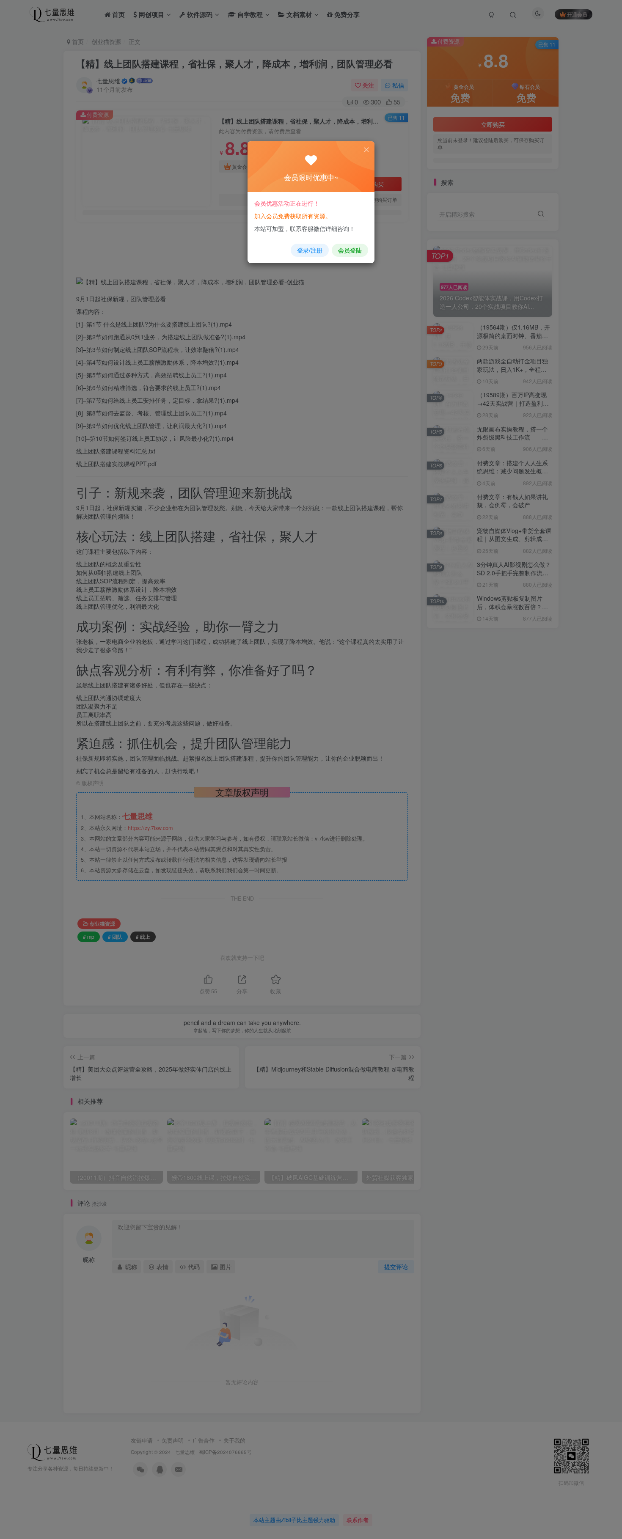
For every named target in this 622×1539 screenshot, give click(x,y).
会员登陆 (350, 250)
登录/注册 (309, 250)
